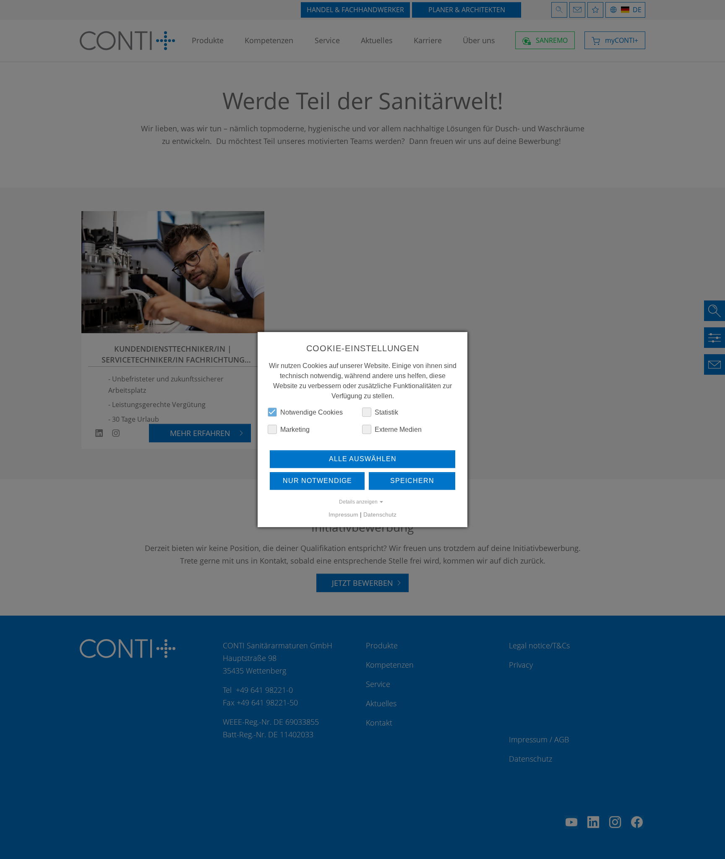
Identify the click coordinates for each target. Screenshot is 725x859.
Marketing (295, 429)
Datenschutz (379, 514)
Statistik (386, 412)
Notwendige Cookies (311, 412)
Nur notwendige (317, 480)
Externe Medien (398, 429)
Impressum (343, 514)
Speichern (412, 480)
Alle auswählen (362, 458)
